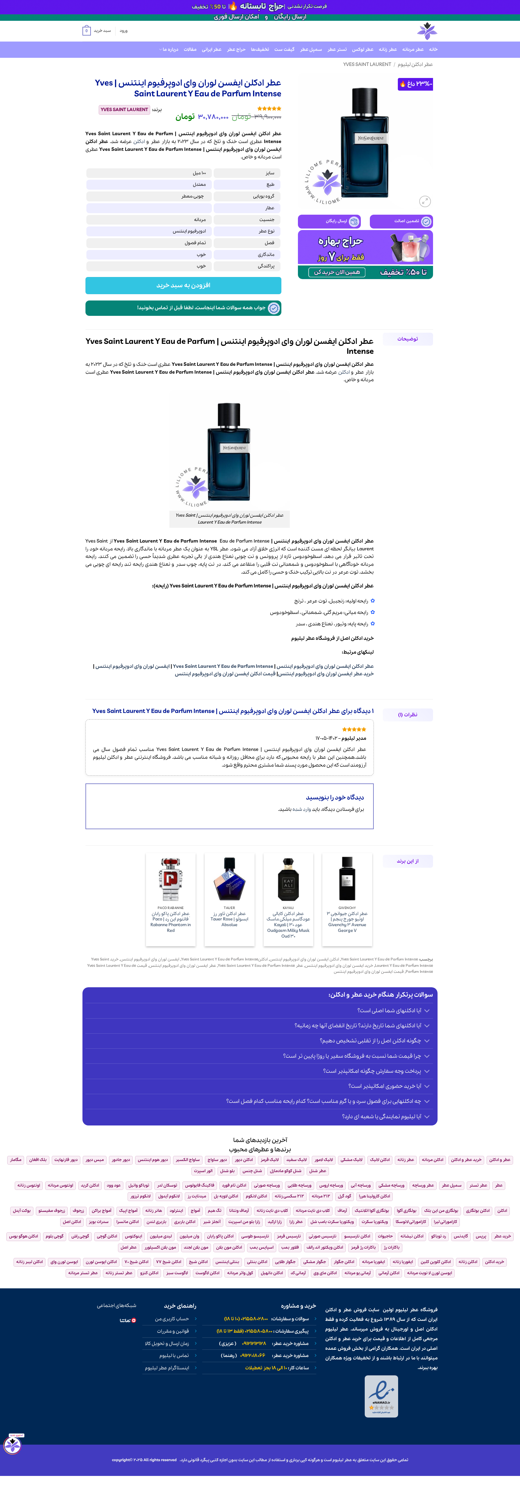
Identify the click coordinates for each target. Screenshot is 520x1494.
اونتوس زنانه (28, 1185)
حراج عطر (236, 50)
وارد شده (301, 809)
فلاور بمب (290, 1247)
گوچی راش (80, 1236)
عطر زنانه (388, 50)
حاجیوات (385, 1236)
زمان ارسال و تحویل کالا (167, 1343)
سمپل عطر (311, 50)
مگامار (15, 1160)
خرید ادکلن (494, 1262)
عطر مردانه (413, 50)
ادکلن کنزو (149, 1273)
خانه (433, 50)
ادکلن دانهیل (272, 1273)
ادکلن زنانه (468, 1262)
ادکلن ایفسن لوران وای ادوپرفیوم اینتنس (304, 959)
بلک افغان (38, 1160)
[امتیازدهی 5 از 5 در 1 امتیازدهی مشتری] (226, 108)
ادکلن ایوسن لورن (101, 1262)
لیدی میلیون (161, 1236)
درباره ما (170, 50)
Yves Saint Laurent (367, 64)
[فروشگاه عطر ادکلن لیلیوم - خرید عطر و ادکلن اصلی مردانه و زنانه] (413, 31)
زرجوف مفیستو (52, 1211)
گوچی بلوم (54, 1236)
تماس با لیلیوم (174, 1355)
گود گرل (344, 1196)
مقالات (190, 50)
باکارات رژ (392, 1247)
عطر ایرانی (211, 50)
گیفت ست (284, 50)
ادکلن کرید (90, 1185)
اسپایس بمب (262, 1247)
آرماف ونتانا (239, 1211)
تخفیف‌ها (260, 50)
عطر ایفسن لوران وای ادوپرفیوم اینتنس (182, 966)
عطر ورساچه (423, 1185)
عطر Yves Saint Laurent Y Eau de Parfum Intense (260, 966)
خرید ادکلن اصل (357, 638)
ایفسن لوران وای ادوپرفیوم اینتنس (132, 666)
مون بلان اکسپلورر (160, 1247)
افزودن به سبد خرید (183, 285)
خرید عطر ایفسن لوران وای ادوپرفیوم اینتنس (326, 674)
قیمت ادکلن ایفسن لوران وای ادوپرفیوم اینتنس (226, 674)
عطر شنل (317, 1171)
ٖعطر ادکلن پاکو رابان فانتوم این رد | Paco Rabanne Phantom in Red (170, 922)
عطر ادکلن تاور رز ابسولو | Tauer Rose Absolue (229, 919)
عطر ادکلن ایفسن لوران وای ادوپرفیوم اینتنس (325, 666)
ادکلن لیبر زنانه (29, 1262)
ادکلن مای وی (325, 1273)
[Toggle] (427, 1011)
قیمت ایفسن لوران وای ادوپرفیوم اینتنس (369, 972)
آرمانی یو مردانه (358, 1273)
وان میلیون (189, 1236)
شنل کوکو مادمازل (286, 1171)
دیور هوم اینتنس (153, 1160)
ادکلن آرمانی (389, 1273)
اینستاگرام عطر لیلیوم (167, 1368)
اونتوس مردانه (60, 1185)
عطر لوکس (362, 50)
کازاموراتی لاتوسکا (411, 1222)
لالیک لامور (323, 1160)
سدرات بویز (99, 1222)
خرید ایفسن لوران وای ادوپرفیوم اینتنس (339, 966)
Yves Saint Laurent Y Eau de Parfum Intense (223, 666)
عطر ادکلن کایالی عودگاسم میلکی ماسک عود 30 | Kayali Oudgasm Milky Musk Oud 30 (288, 925)
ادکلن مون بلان (229, 1247)
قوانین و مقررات (173, 1331)
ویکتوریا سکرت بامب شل (332, 1222)
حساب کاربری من (172, 1319)
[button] (96, 31)
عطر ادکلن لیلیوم (415, 64)
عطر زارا (296, 1222)
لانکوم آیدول (169, 1196)
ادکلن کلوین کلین (436, 1262)
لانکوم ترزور (140, 1196)
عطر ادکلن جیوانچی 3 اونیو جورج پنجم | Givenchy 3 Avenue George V (347, 922)
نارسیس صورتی (322, 1236)
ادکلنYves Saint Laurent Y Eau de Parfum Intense (224, 959)
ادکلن (139, 141)
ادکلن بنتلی (257, 1262)
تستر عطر (337, 50)
